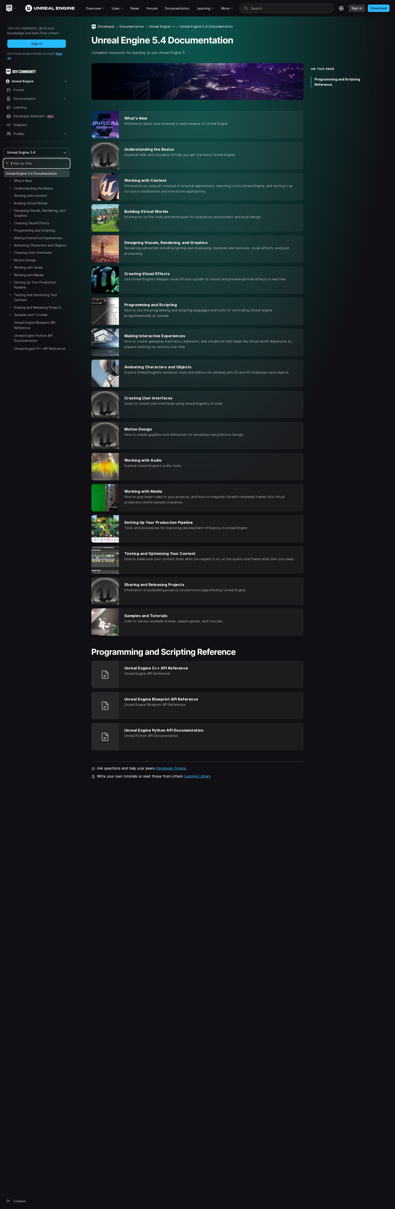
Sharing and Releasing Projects (37, 307)
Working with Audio (28, 267)
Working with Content (30, 196)
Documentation (132, 26)
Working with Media (29, 275)
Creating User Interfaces (33, 252)
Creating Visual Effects (31, 223)
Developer (106, 26)
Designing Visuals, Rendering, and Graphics (39, 213)
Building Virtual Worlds (31, 203)
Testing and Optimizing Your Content (35, 297)
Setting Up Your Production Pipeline (35, 284)
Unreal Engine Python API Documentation (33, 338)
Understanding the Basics (33, 188)
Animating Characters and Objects (40, 245)
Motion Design (25, 260)
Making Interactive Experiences (38, 238)
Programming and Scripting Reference (337, 81)
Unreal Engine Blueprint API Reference (34, 325)
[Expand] (10, 180)
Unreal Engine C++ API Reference (39, 348)
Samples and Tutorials (31, 315)
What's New (23, 181)
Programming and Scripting (34, 230)
